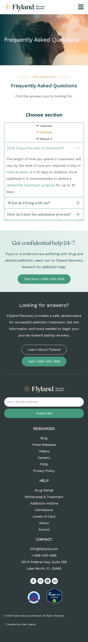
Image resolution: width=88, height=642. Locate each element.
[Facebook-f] (33, 581)
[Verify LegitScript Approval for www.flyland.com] (54, 603)
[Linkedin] (48, 581)
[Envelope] (55, 581)
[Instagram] (40, 581)
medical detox (17, 172)
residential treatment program (30, 185)
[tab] (47, 126)
